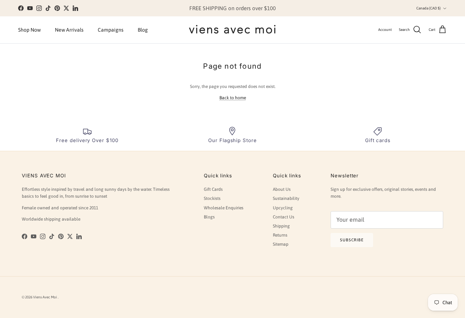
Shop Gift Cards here (266, 11)
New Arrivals (69, 30)
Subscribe (352, 240)
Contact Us (283, 217)
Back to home (232, 97)
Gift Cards (213, 189)
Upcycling (283, 207)
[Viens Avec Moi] (232, 30)
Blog (143, 30)
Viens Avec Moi (45, 297)
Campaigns (111, 30)
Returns (280, 235)
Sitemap (280, 244)
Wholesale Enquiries (223, 207)
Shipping (281, 226)
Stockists (212, 198)
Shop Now (29, 30)
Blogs (209, 217)
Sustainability (286, 198)
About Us (282, 189)
